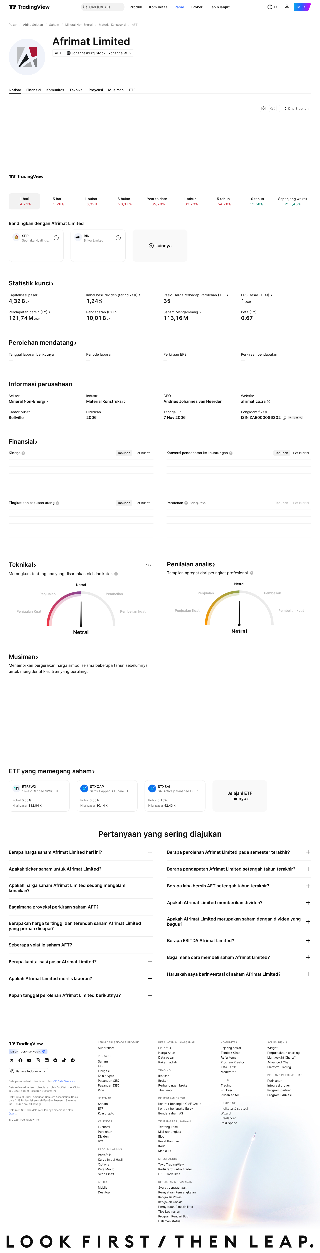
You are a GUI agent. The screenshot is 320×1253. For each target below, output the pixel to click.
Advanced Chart (279, 1062)
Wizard (226, 1113)
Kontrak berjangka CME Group (179, 1104)
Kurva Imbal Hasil (110, 1159)
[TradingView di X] (12, 1060)
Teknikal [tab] (76, 90)
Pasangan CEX (108, 1080)
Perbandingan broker (173, 1085)
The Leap (165, 1090)
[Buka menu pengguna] (287, 7)
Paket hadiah (167, 1062)
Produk (136, 7)
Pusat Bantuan (168, 1141)
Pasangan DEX (108, 1085)
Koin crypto (106, 1076)
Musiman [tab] (116, 90)
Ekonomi (104, 1127)
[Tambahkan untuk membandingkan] (56, 238)
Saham (103, 1061)
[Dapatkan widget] (272, 108)
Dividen (103, 1136)
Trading (226, 1085)
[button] (145, 7)
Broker (197, 7)
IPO (100, 1141)
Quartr (12, 1113)
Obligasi (103, 1071)
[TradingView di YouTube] (29, 1060)
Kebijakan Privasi (170, 1197)
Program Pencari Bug (173, 1216)
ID (275, 7)
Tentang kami (168, 1127)
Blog (161, 1136)
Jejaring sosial (231, 1048)
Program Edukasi (279, 1095)
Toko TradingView (171, 1164)
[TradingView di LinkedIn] (47, 1060)
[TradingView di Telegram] (55, 1060)
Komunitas (158, 7)
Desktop (104, 1192)
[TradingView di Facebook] (20, 1060)
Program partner (279, 1090)
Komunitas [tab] (55, 90)
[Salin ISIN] (284, 418)
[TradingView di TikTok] (64, 1060)
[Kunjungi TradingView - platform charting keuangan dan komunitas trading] (26, 176)
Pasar (179, 7)
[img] (125, 53)
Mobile (102, 1187)
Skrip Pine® (106, 1174)
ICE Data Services (64, 1081)
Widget (272, 1048)
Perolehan (105, 1131)
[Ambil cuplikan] (263, 108)
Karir (161, 1146)
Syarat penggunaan (172, 1187)
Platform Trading (279, 1067)
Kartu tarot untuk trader (175, 1169)
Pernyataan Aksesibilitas (175, 1206)
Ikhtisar (163, 1076)
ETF (100, 1066)
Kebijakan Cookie (170, 1202)
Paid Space (229, 1123)
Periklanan (274, 1080)
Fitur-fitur (164, 1048)
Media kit (164, 1151)
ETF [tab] (132, 90)
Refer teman (229, 1057)
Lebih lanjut (219, 7)
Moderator (228, 1072)
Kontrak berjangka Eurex (175, 1108)
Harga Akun (166, 1052)
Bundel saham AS (170, 1113)
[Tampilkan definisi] (40, 295)
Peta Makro (106, 1169)
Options (103, 1164)
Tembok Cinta (231, 1052)
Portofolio (104, 1155)
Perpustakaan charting (283, 1052)
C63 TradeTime (169, 1174)
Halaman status (169, 1221)
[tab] (124, 453)
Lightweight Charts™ (281, 1057)
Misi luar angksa (169, 1131)
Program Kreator (232, 1062)
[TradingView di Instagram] (38, 1060)
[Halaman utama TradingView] (29, 7)
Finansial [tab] (33, 90)
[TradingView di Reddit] (73, 1060)
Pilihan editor (230, 1095)
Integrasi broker (278, 1085)
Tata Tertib (228, 1067)
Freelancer (228, 1118)
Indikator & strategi (234, 1108)
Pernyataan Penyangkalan (177, 1192)
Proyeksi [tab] (96, 90)
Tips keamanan (169, 1211)
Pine (101, 1090)
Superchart (106, 1048)
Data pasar (166, 1057)
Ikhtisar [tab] (15, 90)
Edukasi (226, 1090)
